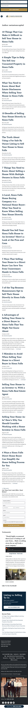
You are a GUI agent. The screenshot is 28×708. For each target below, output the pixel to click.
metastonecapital (7, 46)
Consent (4, 520)
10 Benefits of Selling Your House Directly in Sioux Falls (14, 116)
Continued (18, 349)
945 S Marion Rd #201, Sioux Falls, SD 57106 (12, 671)
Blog (24, 658)
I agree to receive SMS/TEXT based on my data (13, 522)
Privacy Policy (12, 658)
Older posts (6, 488)
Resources (5, 658)
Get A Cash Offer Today (7, 654)
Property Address (7, 500)
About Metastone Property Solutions (15, 656)
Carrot (19, 674)
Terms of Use (19, 658)
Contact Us (16, 654)
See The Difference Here (14, 607)
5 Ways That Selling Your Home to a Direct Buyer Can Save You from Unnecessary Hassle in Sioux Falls (13, 265)
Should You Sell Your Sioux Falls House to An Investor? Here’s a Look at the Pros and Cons (13, 237)
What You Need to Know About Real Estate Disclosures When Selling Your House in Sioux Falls (12, 89)
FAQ (5, 656)
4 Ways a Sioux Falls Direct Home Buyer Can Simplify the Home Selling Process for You (13, 459)
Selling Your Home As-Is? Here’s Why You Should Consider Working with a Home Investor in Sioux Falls (14, 423)
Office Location (14, 660)
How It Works (23, 654)
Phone (4, 510)
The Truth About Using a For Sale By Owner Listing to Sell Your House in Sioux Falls (13, 144)
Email (4, 515)
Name (4, 505)
